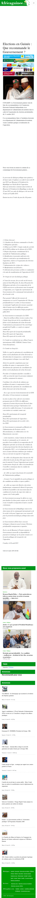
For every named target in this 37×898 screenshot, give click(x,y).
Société (12, 871)
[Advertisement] (18, 20)
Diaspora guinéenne (15, 880)
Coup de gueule (27, 873)
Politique (11, 667)
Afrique (12, 873)
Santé (12, 878)
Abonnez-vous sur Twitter (17, 885)
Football (25, 875)
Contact (22, 888)
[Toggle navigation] (34, 3)
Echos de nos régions (24, 871)
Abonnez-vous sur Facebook (25, 883)
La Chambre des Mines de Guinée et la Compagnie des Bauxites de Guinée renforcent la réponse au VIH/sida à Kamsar (17, 839)
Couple (15, 878)
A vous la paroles (29, 878)
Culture (29, 875)
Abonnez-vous (14, 883)
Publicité (17, 888)
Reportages (20, 875)
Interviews (20, 873)
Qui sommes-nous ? (25, 891)
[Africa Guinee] (15, 3)
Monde (16, 873)
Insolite (22, 878)
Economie (17, 871)
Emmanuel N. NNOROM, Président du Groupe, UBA (16, 731)
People (19, 878)
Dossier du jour (14, 875)
